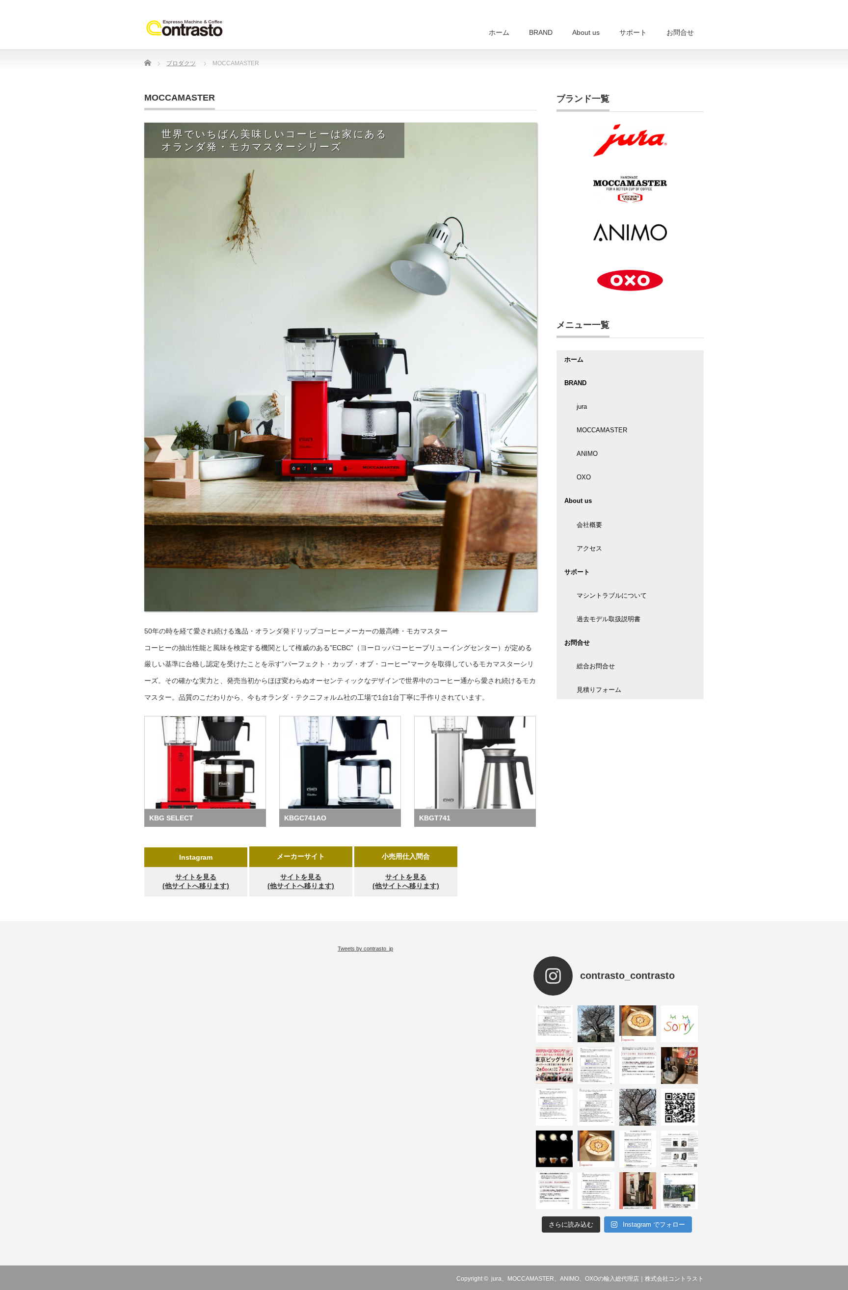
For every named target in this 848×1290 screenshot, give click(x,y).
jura (582, 406)
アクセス (589, 548)
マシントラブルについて (612, 595)
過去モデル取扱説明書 (608, 619)
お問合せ (680, 32)
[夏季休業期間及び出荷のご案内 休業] (596, 1190)
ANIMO (587, 453)
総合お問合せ (596, 666)
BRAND (541, 32)
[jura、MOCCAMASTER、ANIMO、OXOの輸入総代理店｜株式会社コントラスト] (184, 27)
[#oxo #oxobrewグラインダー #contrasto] (637, 1190)
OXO (584, 477)
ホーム (499, 32)
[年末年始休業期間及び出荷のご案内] (596, 1065)
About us (586, 32)
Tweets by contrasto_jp (365, 948)
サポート (633, 32)
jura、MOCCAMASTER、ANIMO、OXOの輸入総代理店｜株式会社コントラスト (597, 1278)
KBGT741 (434, 818)
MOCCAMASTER (602, 430)
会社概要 (589, 524)
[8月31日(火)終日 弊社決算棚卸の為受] (554, 1190)
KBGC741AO (305, 818)
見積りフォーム (599, 689)
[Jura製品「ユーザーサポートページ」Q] (679, 1107)
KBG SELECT (171, 818)
